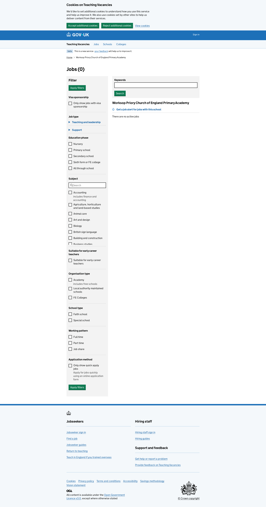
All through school (83, 168)
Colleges (121, 44)
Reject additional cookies (117, 25)
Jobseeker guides (76, 444)
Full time (78, 337)
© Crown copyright (189, 498)
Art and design (81, 219)
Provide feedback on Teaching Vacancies (158, 465)
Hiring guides (142, 438)
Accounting (79, 192)
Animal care (80, 213)
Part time (78, 343)
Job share (78, 349)
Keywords (120, 80)
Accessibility (130, 481)
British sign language (85, 232)
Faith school (80, 314)
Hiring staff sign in (145, 432)
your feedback (101, 51)
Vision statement (75, 485)
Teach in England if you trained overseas (89, 457)
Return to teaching (77, 451)
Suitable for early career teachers (87, 261)
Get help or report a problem (151, 458)
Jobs (96, 44)
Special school (81, 320)
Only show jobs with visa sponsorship (87, 104)
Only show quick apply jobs (86, 367)
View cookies (142, 25)
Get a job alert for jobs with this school (138, 109)
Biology (77, 225)
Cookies (71, 481)
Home (69, 57)
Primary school (81, 150)
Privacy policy (86, 481)
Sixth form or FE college (86, 162)
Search (120, 93)
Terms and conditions (109, 481)
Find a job (71, 438)
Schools (107, 44)
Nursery (78, 144)
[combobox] (87, 185)
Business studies (82, 244)
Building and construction (87, 238)
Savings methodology (152, 481)
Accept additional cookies (83, 25)
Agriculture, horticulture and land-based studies (87, 206)
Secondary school (83, 156)
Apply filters (77, 87)
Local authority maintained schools (88, 290)
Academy (78, 279)
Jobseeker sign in (76, 432)
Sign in (196, 34)
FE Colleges (80, 297)
